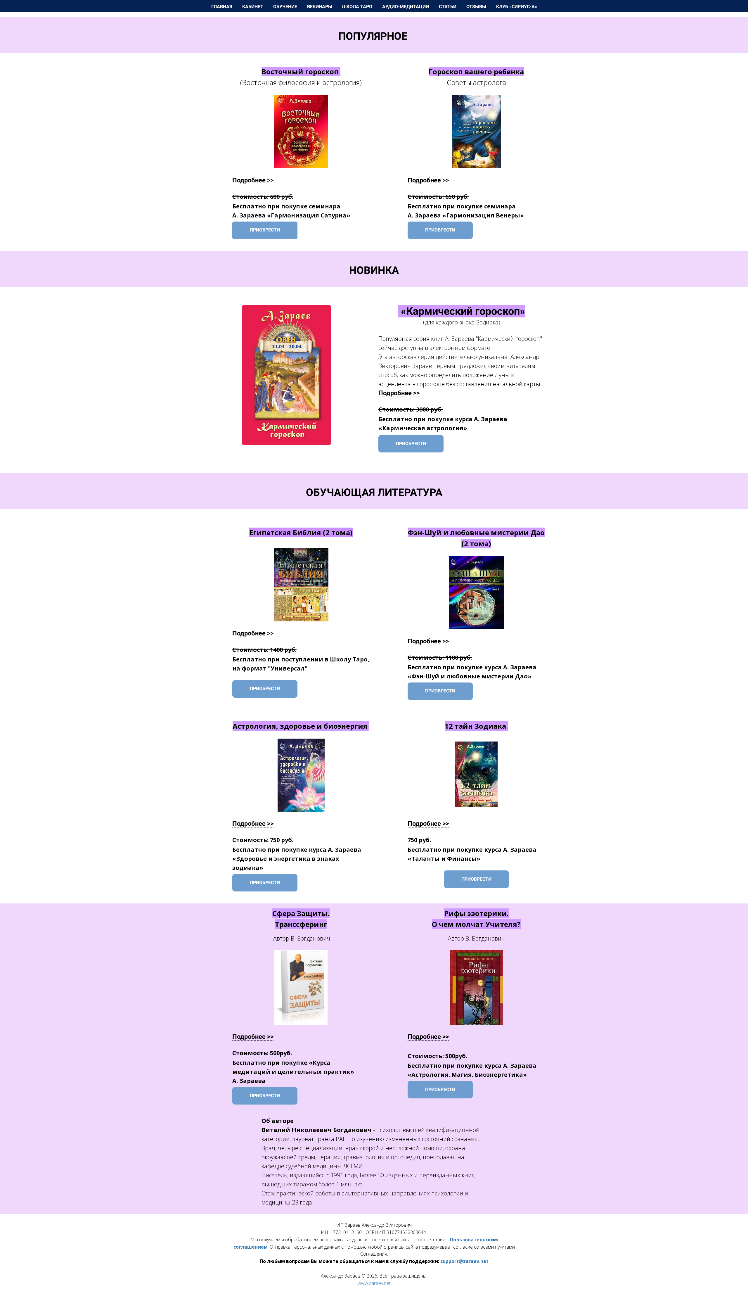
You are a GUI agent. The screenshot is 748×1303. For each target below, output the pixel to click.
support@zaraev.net (464, 1261)
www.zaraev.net (374, 1283)
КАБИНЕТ (253, 6)
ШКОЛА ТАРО (357, 6)
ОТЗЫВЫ (476, 6)
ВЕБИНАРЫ (320, 6)
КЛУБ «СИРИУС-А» (516, 6)
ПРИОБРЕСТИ (265, 230)
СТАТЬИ (448, 6)
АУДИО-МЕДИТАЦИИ (406, 6)
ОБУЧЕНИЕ (285, 6)
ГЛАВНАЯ (222, 6)
